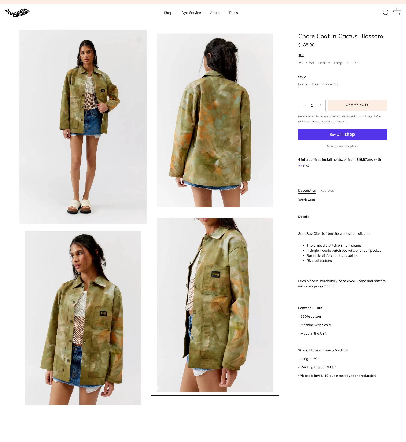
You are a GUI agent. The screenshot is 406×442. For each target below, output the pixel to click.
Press (233, 13)
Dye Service (191, 13)
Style (302, 77)
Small (310, 63)
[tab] (309, 190)
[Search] (386, 12)
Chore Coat (331, 84)
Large (338, 63)
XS (300, 63)
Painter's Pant (308, 84)
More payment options (342, 146)
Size (301, 56)
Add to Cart (357, 105)
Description (307, 190)
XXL (357, 63)
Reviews (327, 190)
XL (348, 63)
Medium (324, 63)
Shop (168, 13)
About (215, 13)
